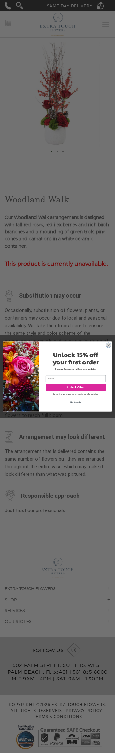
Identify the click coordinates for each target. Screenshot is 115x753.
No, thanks (75, 402)
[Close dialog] (108, 345)
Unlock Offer (75, 387)
